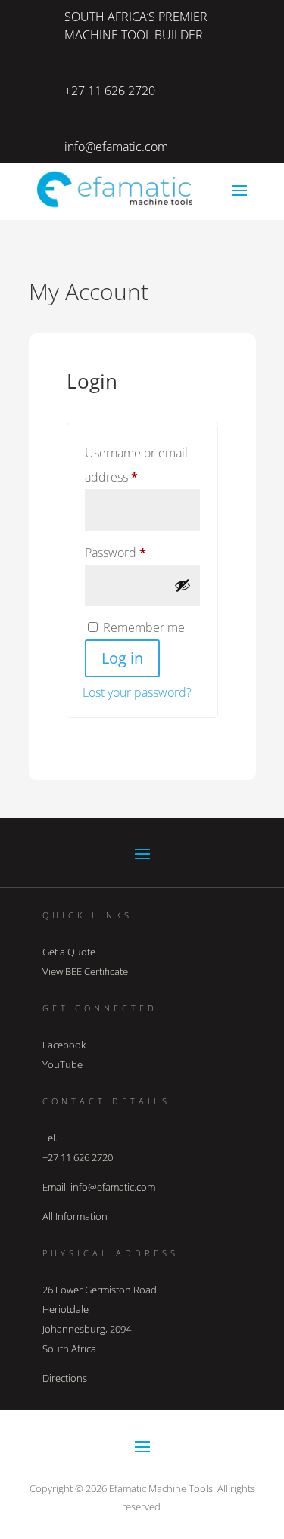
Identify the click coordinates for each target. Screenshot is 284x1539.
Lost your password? (137, 692)
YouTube (62, 1064)
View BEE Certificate (85, 971)
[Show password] (182, 585)
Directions (64, 1378)
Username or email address (136, 464)
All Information (75, 1216)
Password (140, 552)
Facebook (64, 1044)
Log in (122, 658)
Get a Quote (68, 951)
